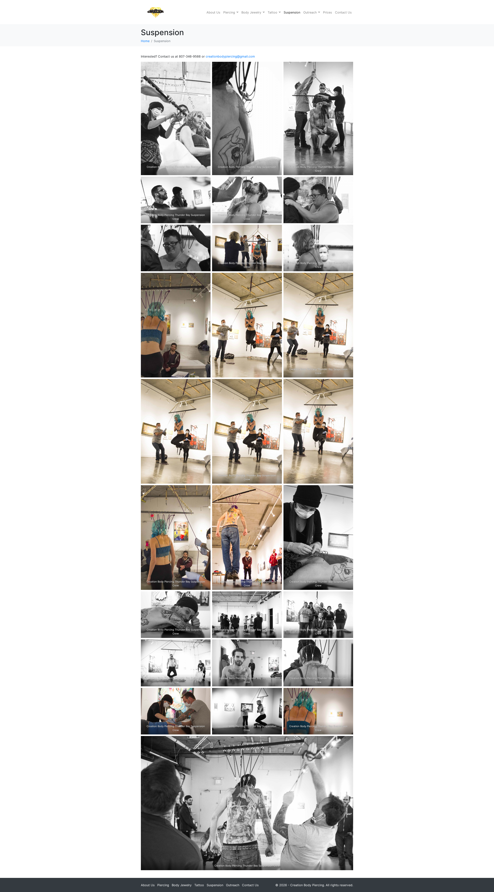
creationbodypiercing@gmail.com (230, 56)
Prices (327, 12)
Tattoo (272, 12)
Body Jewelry (251, 12)
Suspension (292, 12)
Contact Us (343, 12)
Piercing (229, 12)
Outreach (310, 12)
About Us (213, 12)
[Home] (203, 12)
